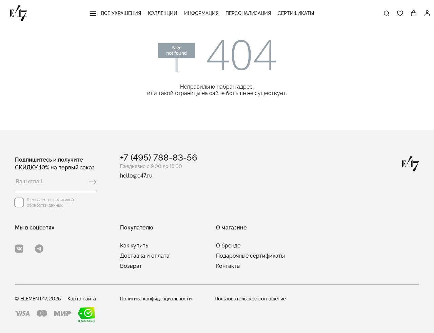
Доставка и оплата (145, 256)
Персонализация (248, 13)
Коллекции (162, 13)
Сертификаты (296, 13)
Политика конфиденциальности (156, 298)
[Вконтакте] (19, 248)
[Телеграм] (39, 248)
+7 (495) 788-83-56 (158, 157)
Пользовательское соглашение (250, 298)
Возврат (131, 266)
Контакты (228, 266)
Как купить (134, 245)
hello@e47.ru (136, 175)
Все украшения (120, 13)
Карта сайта (81, 298)
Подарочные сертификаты (250, 256)
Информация (201, 13)
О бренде (228, 245)
